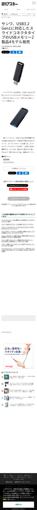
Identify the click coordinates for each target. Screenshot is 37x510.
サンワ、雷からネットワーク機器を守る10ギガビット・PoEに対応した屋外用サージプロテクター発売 (17, 240)
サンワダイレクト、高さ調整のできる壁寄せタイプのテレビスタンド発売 (18, 220)
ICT (29, 477)
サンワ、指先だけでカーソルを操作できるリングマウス (17, 224)
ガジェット (14, 14)
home (5, 14)
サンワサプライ (8, 162)
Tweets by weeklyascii (6, 332)
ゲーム (5, 477)
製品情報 (6, 159)
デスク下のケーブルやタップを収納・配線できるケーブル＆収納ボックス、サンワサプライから (18, 232)
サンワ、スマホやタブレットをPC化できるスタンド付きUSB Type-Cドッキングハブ (17, 228)
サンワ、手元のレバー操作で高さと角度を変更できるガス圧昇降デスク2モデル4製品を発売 (18, 236)
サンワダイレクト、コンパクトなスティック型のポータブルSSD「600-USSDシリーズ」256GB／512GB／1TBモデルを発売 (18, 250)
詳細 (4, 499)
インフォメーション (18, 479)
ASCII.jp (10, 482)
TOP (5, 475)
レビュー (11, 475)
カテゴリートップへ (19, 199)
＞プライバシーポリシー (18, 509)
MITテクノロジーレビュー (24, 482)
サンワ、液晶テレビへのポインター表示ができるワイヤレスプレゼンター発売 (18, 245)
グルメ (6, 9)
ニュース (19, 475)
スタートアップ (19, 9)
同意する (18, 505)
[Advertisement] (18, 270)
